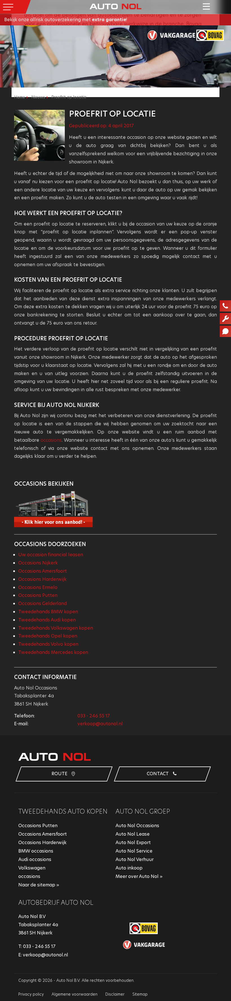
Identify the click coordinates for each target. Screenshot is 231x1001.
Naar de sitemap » (38, 885)
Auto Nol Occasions (137, 825)
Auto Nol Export (133, 842)
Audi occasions (34, 859)
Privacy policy (31, 994)
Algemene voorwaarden (74, 994)
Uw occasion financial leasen (50, 554)
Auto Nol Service (133, 851)
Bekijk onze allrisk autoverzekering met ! (65, 19)
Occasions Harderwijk (42, 579)
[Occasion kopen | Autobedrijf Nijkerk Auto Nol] (115, 6)
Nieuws (38, 97)
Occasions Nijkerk (38, 563)
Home (19, 97)
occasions (51, 440)
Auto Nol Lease (132, 834)
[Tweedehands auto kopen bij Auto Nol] (115, 508)
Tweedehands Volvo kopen (48, 644)
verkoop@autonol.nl (100, 723)
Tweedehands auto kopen (63, 811)
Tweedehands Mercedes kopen (53, 652)
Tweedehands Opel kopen (47, 636)
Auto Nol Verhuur (134, 859)
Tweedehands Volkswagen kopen (55, 628)
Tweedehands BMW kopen (48, 611)
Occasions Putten (37, 595)
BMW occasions (35, 851)
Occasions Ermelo (37, 587)
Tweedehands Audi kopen (47, 620)
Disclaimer (115, 994)
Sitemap (140, 994)
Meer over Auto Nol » (139, 876)
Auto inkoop (129, 868)
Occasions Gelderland (42, 603)
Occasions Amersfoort (42, 571)
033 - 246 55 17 (93, 716)
